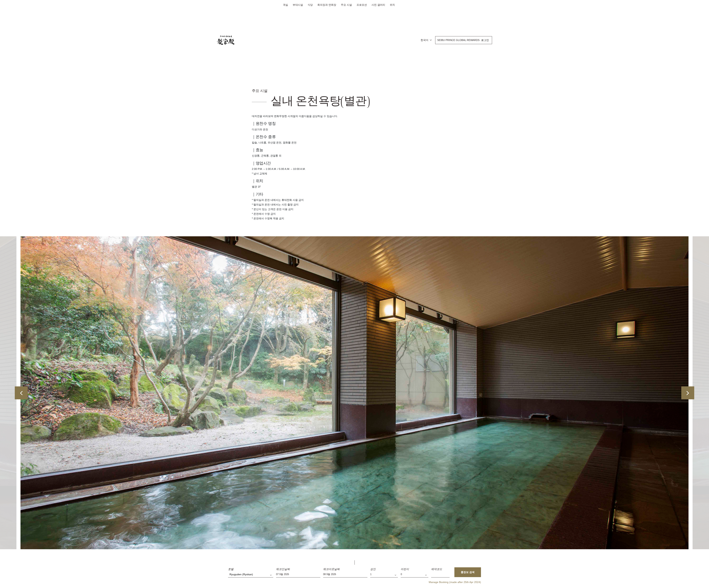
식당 (310, 4)
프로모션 (362, 4)
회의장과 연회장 (326, 4)
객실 (285, 4)
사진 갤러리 (378, 4)
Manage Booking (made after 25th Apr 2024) (455, 582)
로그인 (485, 40)
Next (687, 392)
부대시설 (298, 4)
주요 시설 (346, 4)
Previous (21, 392)
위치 (392, 4)
